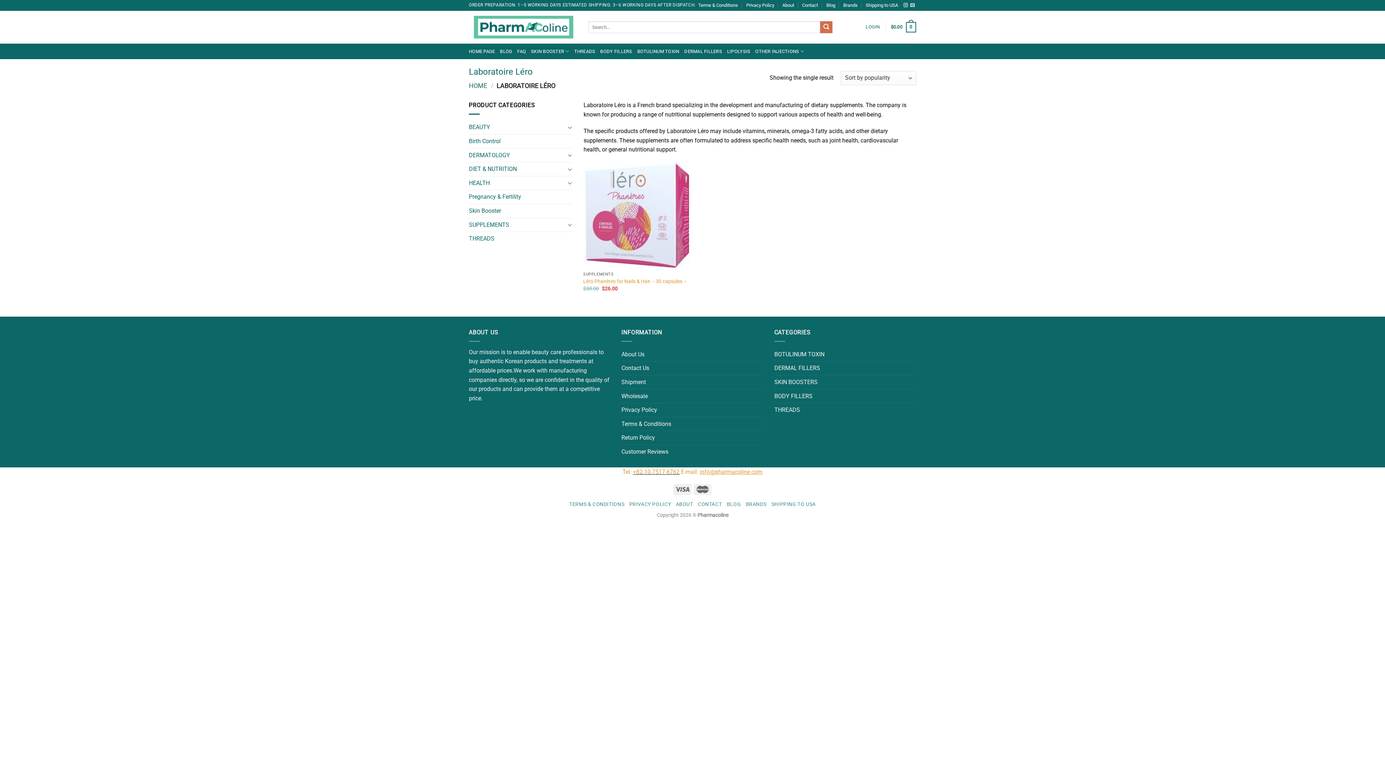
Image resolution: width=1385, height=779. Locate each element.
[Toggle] (570, 127)
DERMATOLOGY (489, 155)
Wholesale (634, 396)
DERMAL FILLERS (703, 51)
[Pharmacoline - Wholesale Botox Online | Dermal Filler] (523, 27)
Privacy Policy (760, 5)
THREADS (584, 51)
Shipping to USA (882, 5)
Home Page (482, 51)
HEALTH (479, 183)
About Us (633, 354)
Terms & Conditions (718, 5)
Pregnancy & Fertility (495, 196)
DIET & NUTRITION (493, 169)
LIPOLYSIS (738, 51)
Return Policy (638, 437)
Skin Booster (547, 51)
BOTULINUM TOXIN (658, 51)
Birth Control (485, 141)
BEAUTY (479, 127)
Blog (830, 5)
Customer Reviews (644, 451)
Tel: (628, 471)
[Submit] (826, 27)
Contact (810, 5)
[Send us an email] (912, 5)
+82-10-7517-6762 (656, 471)
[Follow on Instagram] (905, 5)
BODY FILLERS (616, 51)
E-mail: (721, 471)
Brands (850, 5)
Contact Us (635, 368)
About (788, 5)
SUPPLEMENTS (489, 224)
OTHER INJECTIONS (777, 51)
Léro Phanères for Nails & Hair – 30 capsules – (635, 281)
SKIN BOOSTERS (796, 382)
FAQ (521, 51)
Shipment (633, 382)
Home (478, 85)
